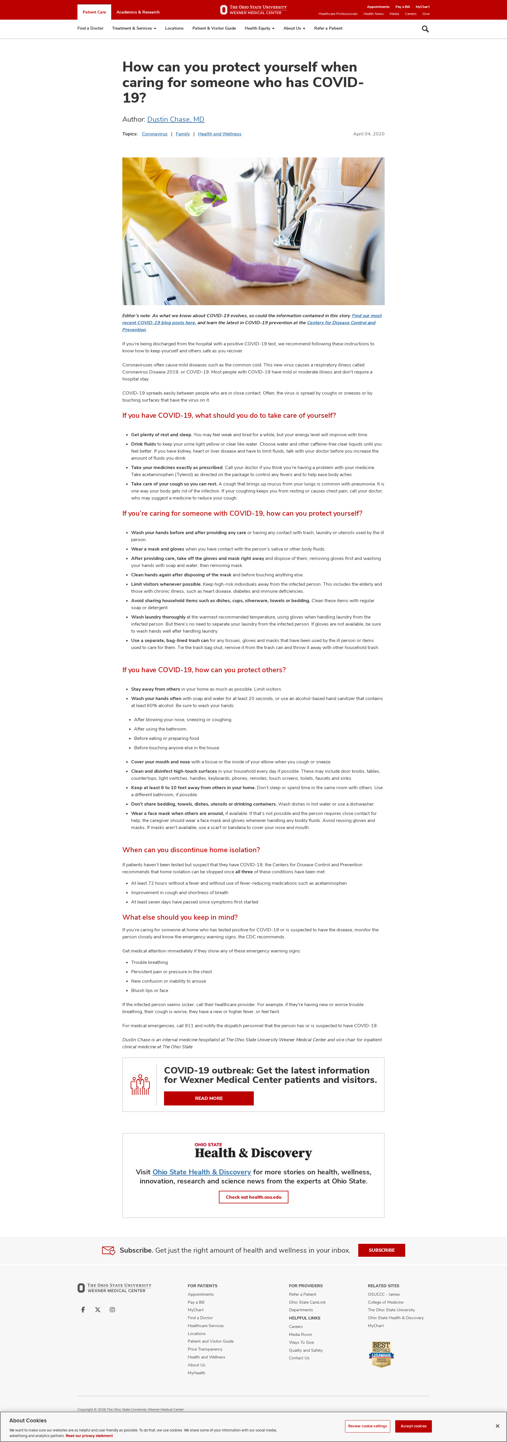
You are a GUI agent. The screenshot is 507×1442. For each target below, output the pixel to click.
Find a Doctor (90, 28)
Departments (301, 1309)
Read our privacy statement (89, 1435)
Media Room (300, 1334)
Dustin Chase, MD (176, 119)
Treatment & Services (132, 28)
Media (394, 14)
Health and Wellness (219, 134)
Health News (374, 14)
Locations (174, 28)
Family (183, 134)
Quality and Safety (306, 1350)
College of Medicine (385, 1302)
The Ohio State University (391, 1309)
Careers (411, 14)
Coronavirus (155, 134)
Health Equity (257, 28)
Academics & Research (138, 12)
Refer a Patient (328, 28)
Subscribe (382, 1250)
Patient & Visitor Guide (214, 28)
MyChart (423, 7)
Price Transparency (205, 1349)
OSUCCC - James (384, 1294)
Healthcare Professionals (338, 14)
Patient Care (94, 12)
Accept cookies (414, 1426)
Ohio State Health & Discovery (202, 1171)
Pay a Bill (403, 7)
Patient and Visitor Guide (211, 1341)
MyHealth (196, 1372)
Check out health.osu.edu (253, 1197)
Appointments (378, 7)
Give (426, 14)
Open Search (425, 29)
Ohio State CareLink (307, 1302)
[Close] (497, 1426)
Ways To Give (301, 1342)
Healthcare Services (206, 1325)
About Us (292, 28)
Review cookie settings (367, 1426)
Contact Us (299, 1358)
